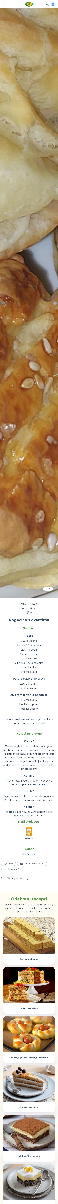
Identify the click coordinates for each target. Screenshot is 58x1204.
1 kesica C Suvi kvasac (29, 645)
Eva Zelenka (29, 854)
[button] (55, 303)
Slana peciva (14, 878)
